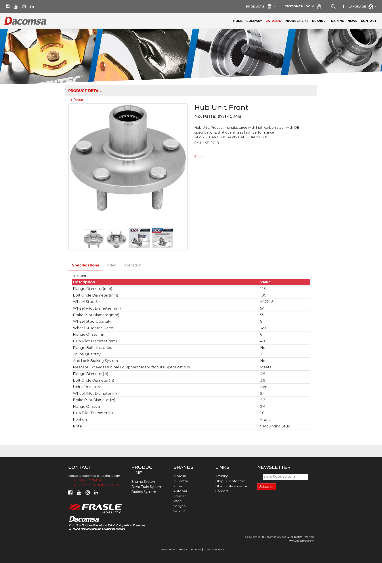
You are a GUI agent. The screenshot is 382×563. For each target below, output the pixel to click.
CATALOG (273, 21)
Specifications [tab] (85, 265)
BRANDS (318, 21)
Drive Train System (146, 486)
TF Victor (180, 481)
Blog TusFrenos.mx (231, 486)
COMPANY (255, 21)
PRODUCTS (257, 6)
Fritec (178, 486)
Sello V (179, 511)
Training (221, 476)
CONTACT (369, 21)
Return (78, 100)
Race (177, 501)
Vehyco (179, 506)
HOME (238, 21)
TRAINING (336, 21)
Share (199, 157)
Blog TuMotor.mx (230, 481)
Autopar (180, 491)
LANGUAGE (358, 6)
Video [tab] (112, 265)
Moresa (179, 476)
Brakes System (143, 492)
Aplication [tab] (132, 265)
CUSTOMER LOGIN (301, 6)
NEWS (352, 21)
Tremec (180, 496)
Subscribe (266, 487)
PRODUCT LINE (297, 21)
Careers (221, 491)
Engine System (143, 481)
